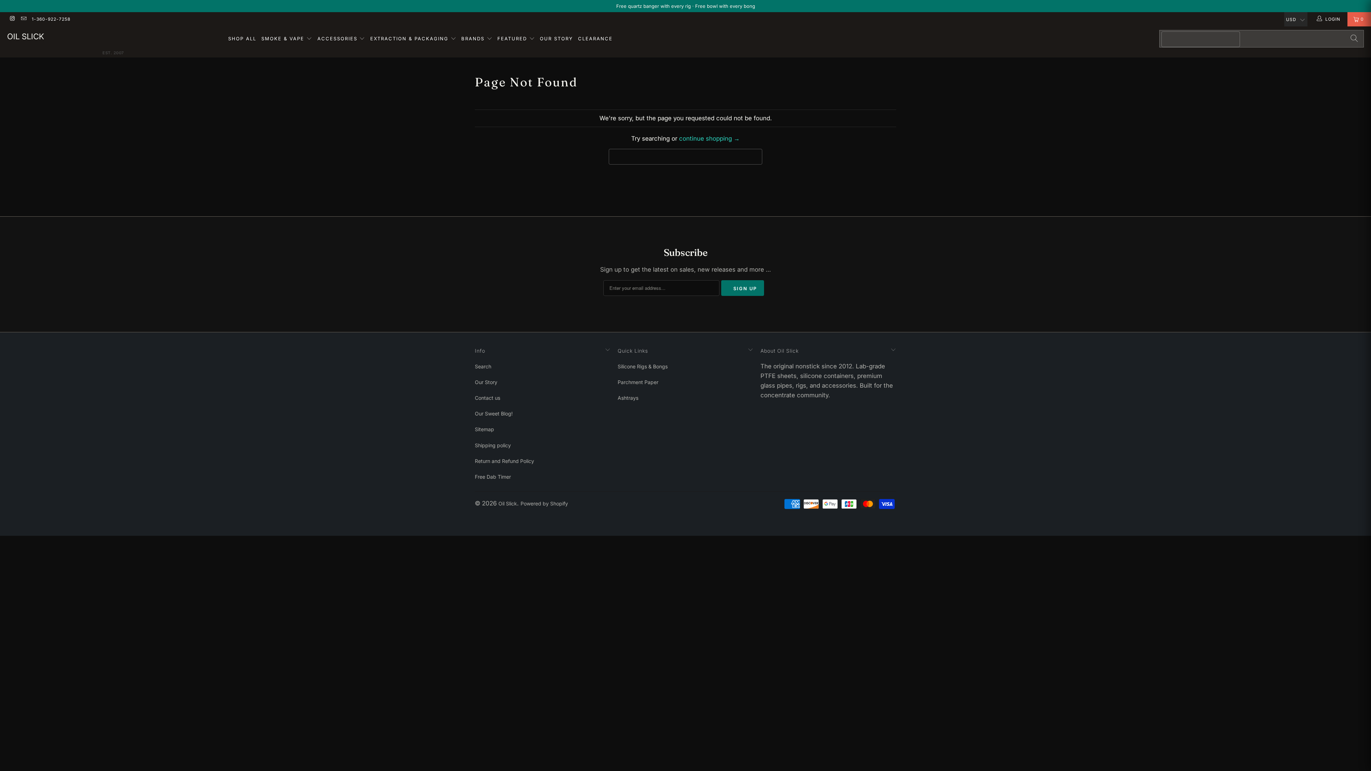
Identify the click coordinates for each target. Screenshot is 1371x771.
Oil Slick (25, 36)
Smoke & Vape (283, 38)
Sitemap (484, 429)
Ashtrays (628, 398)
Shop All (242, 38)
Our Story (556, 38)
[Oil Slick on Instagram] (12, 19)
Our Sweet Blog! (494, 413)
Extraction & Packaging (410, 38)
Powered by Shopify (544, 503)
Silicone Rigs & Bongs (643, 366)
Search (483, 366)
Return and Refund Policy (504, 461)
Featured (513, 38)
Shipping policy (493, 445)
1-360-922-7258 (51, 19)
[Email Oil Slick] (23, 19)
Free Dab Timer (493, 477)
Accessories (338, 38)
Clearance (595, 38)
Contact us (487, 398)
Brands (474, 38)
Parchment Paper (638, 382)
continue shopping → (709, 138)
